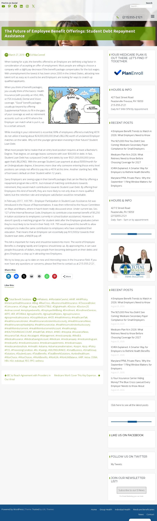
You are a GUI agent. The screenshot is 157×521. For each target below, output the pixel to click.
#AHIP (72, 299)
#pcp (84, 346)
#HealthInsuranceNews (79, 321)
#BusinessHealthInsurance (64, 303)
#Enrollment (69, 310)
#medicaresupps (73, 342)
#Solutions (10, 353)
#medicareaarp (69, 339)
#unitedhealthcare (80, 353)
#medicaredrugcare (87, 339)
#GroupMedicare (38, 317)
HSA (12, 360)
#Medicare (55, 339)
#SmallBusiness (74, 350)
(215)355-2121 (132, 17)
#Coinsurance (11, 306)
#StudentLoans (23, 353)
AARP (80, 357)
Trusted (35, 509)
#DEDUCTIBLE (45, 306)
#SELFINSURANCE (57, 350)
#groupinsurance (71, 313)
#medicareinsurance (29, 342)
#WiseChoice (11, 357)
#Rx (36, 350)
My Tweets (116, 464)
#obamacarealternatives (60, 346)
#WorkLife (54, 357)
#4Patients (42, 299)
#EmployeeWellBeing (51, 310)
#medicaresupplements (52, 342)
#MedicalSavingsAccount (36, 339)
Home (94, 509)
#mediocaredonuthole (16, 346)
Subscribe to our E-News (132, 490)
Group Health (106, 509)
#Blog (35, 303)
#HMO (57, 331)
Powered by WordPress (12, 509)
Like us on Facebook (127, 435)
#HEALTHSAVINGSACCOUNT (18, 331)
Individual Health (122, 509)
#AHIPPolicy (82, 299)
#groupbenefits (34, 313)
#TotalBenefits (40, 353)
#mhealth (33, 346)
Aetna (87, 357)
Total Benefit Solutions (20, 299)
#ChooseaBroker (86, 303)
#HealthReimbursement (16, 328)
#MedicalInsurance (14, 339)
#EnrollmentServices (86, 310)
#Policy (91, 346)
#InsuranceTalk (12, 335)
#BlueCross (44, 303)
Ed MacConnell (37, 54)
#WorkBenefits (40, 357)
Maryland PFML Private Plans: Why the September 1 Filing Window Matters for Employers (131, 181)
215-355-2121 (118, 105)
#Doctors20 (83, 306)
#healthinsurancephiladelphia (19, 324)
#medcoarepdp (63, 335)
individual (19, 360)
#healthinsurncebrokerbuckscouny (73, 324)
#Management (47, 335)
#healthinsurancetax (45, 324)
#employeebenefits (30, 310)
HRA (7, 360)
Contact (150, 514)
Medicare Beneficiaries (143, 509)
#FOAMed (21, 313)
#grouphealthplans (52, 313)
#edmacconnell (12, 310)
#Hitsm (49, 331)
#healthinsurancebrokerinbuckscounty (48, 321)
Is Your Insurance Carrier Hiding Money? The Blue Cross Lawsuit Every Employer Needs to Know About (130, 382)
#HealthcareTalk (80, 317)
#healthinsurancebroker (16, 321)
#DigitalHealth (59, 306)
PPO (32, 360)
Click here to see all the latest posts (129, 405)
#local (23, 335)
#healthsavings (69, 328)
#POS (7, 350)
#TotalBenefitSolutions (59, 353)
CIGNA (94, 357)
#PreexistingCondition (22, 350)
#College (23, 306)
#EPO (7, 313)
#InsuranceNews (80, 331)
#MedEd (76, 335)
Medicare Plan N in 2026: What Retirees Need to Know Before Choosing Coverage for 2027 (127, 158)
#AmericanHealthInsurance (18, 303)
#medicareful (11, 342)
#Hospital (66, 331)
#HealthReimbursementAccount (45, 328)
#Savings (43, 350)
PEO (27, 360)
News (141, 514)
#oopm (77, 346)
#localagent (33, 335)
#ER (13, 313)
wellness (39, 360)
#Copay (33, 306)
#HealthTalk (39, 331)
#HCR (51, 317)
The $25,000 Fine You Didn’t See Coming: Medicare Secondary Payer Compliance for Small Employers (129, 144)
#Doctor (71, 306)
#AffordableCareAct (58, 299)
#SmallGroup (89, 350)
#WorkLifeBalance (68, 357)
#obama (43, 346)
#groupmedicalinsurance (17, 317)
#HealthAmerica (63, 317)
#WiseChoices (25, 357)
